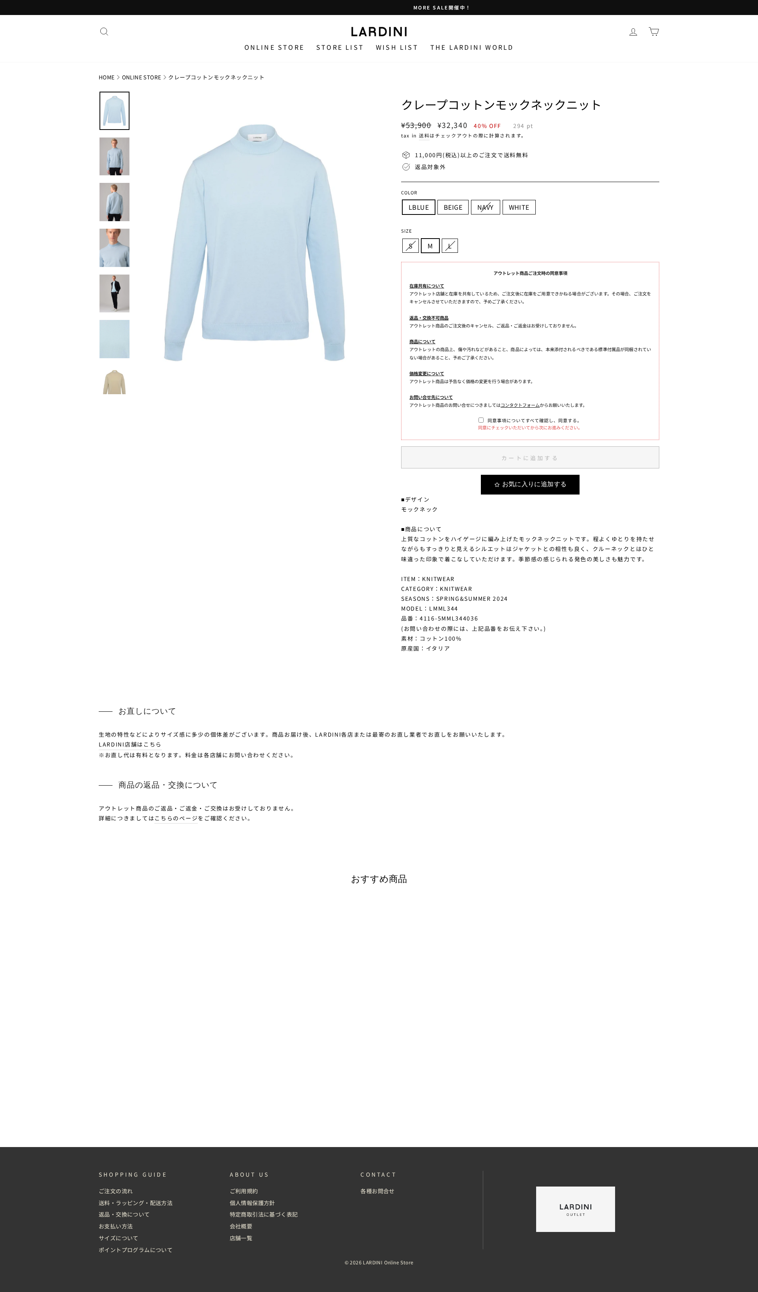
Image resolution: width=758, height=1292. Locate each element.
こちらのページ (176, 818)
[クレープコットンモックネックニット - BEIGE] (160, 1114)
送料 (424, 135)
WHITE (519, 207)
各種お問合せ (377, 1191)
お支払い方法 (116, 1226)
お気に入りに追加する (534, 484)
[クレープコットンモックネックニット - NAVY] (170, 1114)
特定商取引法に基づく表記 (264, 1214)
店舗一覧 (241, 1238)
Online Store (274, 47)
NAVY (485, 207)
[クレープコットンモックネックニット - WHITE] (181, 1114)
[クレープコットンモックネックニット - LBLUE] (149, 1114)
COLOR (409, 192)
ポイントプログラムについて (136, 1250)
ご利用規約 (244, 1191)
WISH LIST (397, 47)
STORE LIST (340, 47)
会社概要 (241, 1226)
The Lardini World (472, 47)
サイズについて (119, 1238)
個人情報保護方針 (252, 1203)
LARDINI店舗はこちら (130, 744)
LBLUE (419, 207)
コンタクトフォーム (520, 405)
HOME (107, 77)
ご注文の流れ (116, 1191)
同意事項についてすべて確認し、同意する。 (535, 420)
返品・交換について (124, 1214)
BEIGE (453, 207)
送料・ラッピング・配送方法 (136, 1203)
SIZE (406, 231)
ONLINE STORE (141, 77)
